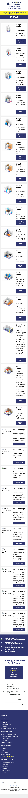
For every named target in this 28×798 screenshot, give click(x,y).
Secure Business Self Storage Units (9, 736)
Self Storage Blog (5, 752)
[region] (14, 692)
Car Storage (4, 740)
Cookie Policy (4, 766)
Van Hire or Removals (6, 742)
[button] (3, 692)
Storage (4, 715)
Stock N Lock (6, 745)
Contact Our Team (6, 756)
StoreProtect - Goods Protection (8, 728)
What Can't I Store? (5, 770)
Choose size (20, 41)
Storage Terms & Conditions (7, 762)
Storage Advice (4, 726)
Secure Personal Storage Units (8, 734)
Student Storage (5, 738)
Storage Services (7, 731)
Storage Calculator (5, 720)
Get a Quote (4, 718)
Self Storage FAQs (5, 754)
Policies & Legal (7, 760)
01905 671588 (16, 8)
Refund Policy (4, 768)
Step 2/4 (14, 17)
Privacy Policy (4, 764)
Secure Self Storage (6, 724)
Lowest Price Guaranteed (7, 772)
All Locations (4, 722)
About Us (3, 748)
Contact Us (3, 750)
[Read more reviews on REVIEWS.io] (14, 677)
